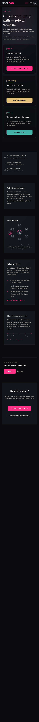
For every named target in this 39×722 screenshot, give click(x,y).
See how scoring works (15, 340)
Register (20, 371)
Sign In (9, 371)
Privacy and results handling (20, 415)
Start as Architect (19, 100)
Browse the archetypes (15, 300)
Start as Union (19, 132)
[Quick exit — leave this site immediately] (26, 3)
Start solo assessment (19, 68)
